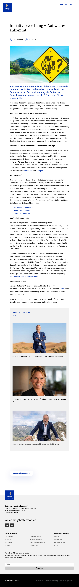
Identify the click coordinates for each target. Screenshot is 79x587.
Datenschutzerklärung (51, 580)
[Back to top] (75, 583)
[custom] (12, 525)
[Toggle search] (74, 4)
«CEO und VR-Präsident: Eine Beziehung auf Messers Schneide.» (38, 356)
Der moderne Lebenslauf (22, 207)
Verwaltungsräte (35, 537)
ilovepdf (40, 170)
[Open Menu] (74, 9)
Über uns (57, 537)
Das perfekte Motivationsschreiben (23, 276)
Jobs (66, 4)
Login (56, 545)
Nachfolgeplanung (36, 539)
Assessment (34, 545)
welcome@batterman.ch (20, 520)
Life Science (9, 537)
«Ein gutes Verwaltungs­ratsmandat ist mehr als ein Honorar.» (36, 444)
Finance (7, 545)
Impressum (39, 580)
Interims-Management (37, 542)
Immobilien (9, 542)
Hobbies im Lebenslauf (22, 210)
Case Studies (58, 539)
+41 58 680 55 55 (12, 513)
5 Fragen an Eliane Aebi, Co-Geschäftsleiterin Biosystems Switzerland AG (39, 400)
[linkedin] (7, 525)
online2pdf (28, 170)
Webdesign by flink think (67, 580)
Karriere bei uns (59, 542)
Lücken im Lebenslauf (21, 213)
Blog (61, 4)
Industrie (8, 539)
